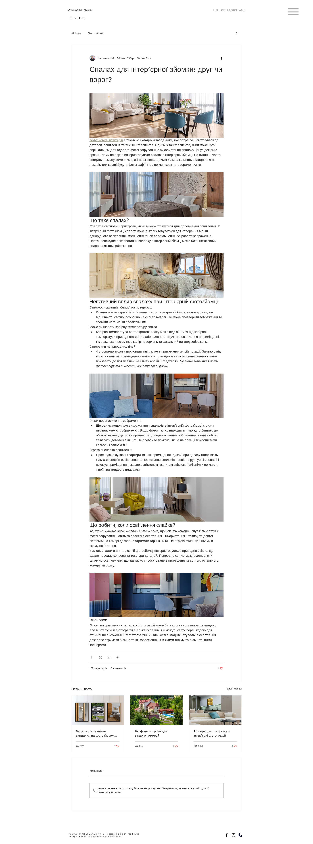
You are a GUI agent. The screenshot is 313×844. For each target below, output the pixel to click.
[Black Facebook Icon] (226, 835)
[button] (293, 12)
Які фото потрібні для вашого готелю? (151, 733)
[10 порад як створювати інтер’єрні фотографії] (215, 710)
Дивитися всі (234, 688)
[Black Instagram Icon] (233, 835)
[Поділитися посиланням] (118, 657)
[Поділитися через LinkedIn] (109, 657)
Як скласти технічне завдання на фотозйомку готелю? (95, 733)
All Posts (76, 33)
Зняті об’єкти (95, 33)
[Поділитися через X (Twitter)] (100, 657)
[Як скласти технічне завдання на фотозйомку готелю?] (98, 710)
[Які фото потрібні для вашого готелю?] (156, 710)
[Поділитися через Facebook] (91, 657)
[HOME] (71, 18)
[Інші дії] (221, 58)
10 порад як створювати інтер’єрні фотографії (212, 733)
